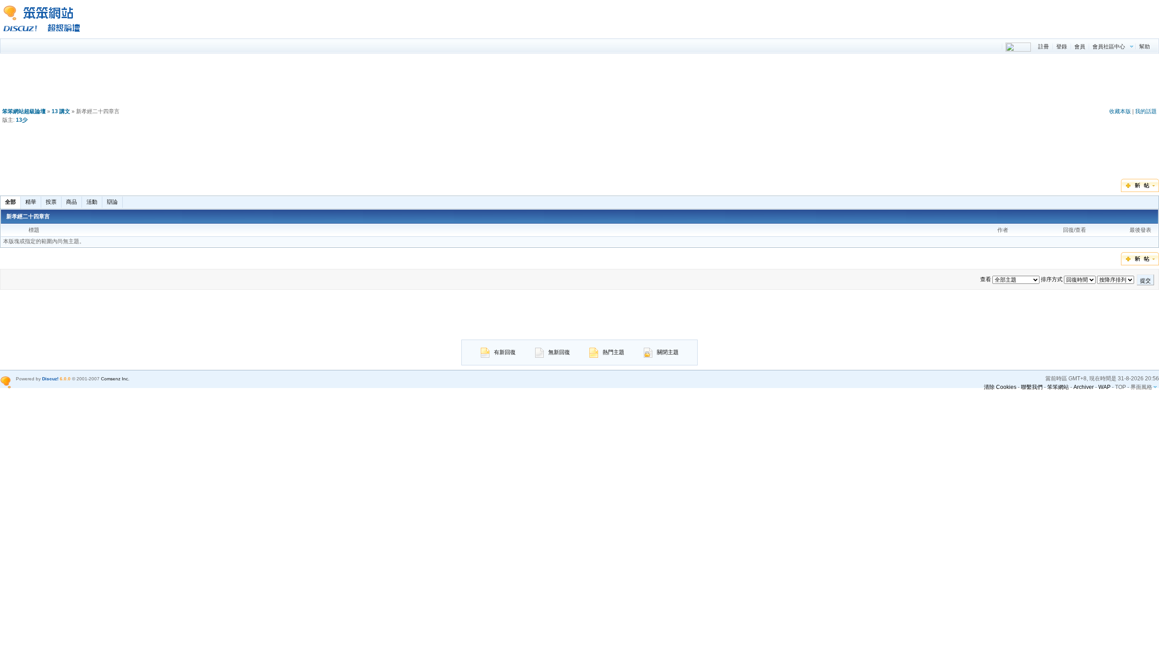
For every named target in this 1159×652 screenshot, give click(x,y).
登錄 (1061, 46)
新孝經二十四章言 (28, 216)
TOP (1120, 387)
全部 (10, 202)
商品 (71, 202)
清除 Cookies (1000, 387)
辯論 (112, 202)
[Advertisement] (579, 82)
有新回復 (505, 352)
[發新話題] (1140, 190)
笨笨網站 (1058, 387)
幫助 (1144, 46)
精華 (30, 202)
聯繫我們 (1032, 387)
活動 (91, 202)
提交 (1145, 281)
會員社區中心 (1108, 46)
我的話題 (1146, 111)
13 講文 (61, 111)
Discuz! (50, 378)
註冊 (1043, 46)
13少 (22, 120)
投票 (51, 202)
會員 (1079, 46)
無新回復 (559, 352)
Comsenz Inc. (115, 378)
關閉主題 (668, 352)
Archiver (1083, 387)
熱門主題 (613, 352)
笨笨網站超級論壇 (24, 111)
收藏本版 (1120, 111)
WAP (1104, 387)
